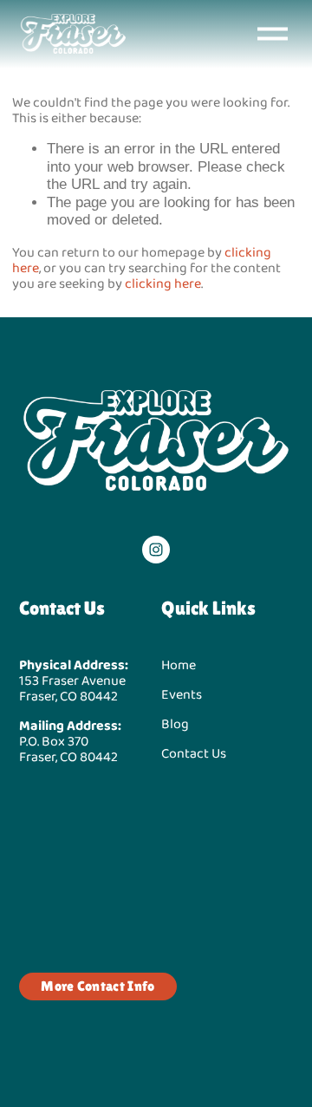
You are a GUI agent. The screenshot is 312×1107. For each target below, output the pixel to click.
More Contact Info (97, 986)
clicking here (163, 283)
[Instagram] (156, 549)
